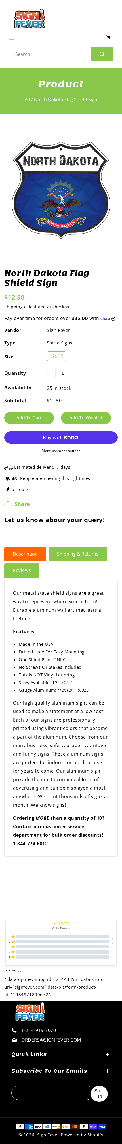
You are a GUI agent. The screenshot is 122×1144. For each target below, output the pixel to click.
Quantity (15, 373)
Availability (17, 387)
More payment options (61, 450)
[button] (13, 37)
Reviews (22, 570)
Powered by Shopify (82, 1134)
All (27, 99)
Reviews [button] (14, 970)
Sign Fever (58, 330)
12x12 (56, 356)
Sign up (99, 1093)
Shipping (13, 307)
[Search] (102, 54)
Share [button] (22, 503)
